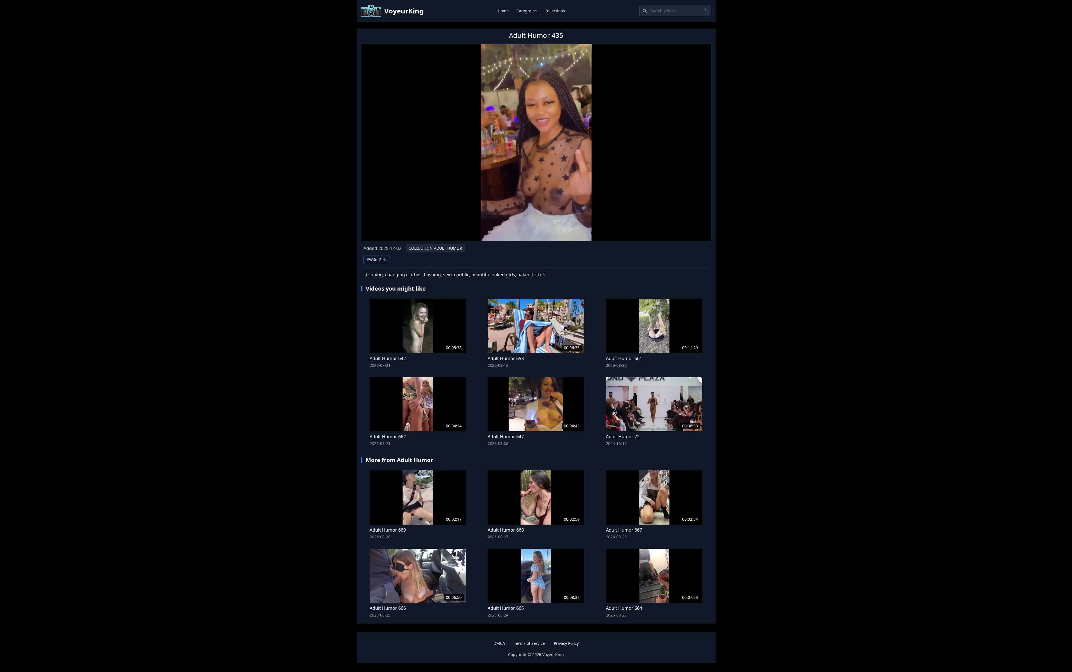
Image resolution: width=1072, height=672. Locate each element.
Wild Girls (377, 259)
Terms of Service (529, 643)
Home (503, 10)
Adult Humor (435, 248)
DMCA (499, 643)
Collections (555, 10)
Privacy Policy (566, 643)
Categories (527, 10)
